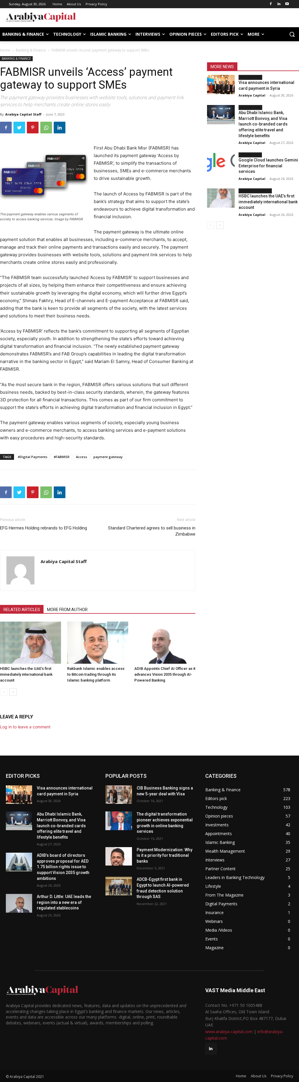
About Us (258, 1076)
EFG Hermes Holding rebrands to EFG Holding (43, 528)
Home (5, 50)
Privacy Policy (282, 1076)
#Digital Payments (32, 457)
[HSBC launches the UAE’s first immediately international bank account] (30, 643)
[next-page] (13, 692)
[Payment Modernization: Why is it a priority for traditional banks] (118, 856)
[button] (292, 34)
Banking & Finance (31, 50)
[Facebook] (270, 4)
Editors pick (250, 77)
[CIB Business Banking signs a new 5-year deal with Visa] (118, 794)
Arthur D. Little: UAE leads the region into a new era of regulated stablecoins (64, 902)
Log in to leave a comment (25, 726)
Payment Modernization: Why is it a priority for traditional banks (164, 855)
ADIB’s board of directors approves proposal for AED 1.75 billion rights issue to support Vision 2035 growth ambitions (63, 866)
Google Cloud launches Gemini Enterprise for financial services (268, 166)
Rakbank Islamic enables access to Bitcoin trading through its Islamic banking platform (95, 674)
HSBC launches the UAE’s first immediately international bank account (26, 674)
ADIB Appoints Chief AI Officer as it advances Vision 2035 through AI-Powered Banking (164, 674)
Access (81, 457)
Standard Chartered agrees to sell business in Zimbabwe (151, 531)
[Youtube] (287, 4)
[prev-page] (3, 692)
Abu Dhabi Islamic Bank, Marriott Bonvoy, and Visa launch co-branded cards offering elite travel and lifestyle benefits (263, 124)
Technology (250, 155)
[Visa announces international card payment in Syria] (220, 84)
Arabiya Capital (252, 95)
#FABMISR (61, 457)
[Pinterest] (33, 127)
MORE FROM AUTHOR (67, 609)
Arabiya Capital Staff (23, 114)
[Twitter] (19, 127)
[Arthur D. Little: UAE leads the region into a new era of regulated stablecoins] (19, 903)
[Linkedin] (278, 4)
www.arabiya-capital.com (229, 1031)
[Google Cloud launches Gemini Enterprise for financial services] (220, 162)
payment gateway (108, 457)
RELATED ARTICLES (22, 609)
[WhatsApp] (46, 127)
